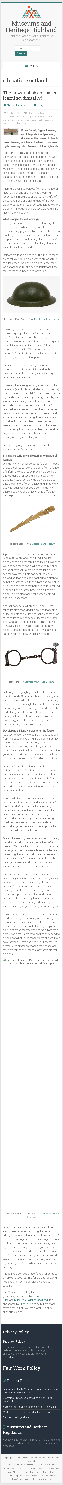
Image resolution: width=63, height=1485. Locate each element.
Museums (24, 1476)
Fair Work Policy (22, 1368)
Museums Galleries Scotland (31, 1300)
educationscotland (11, 116)
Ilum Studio (26, 1304)
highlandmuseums (36, 116)
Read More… (9, 1357)
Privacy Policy (37, 1476)
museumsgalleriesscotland (41, 120)
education (39, 113)
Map (38, 1472)
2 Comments (27, 123)
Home (25, 1472)
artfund (31, 113)
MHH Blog (13, 1476)
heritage (23, 116)
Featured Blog (53, 1469)
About (6, 1469)
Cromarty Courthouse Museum (39, 682)
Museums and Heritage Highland (31, 26)
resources (7, 123)
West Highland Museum (43, 544)
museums (24, 120)
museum (15, 120)
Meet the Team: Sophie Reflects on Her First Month (29, 1406)
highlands (50, 116)
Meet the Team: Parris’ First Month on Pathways (28, 1412)
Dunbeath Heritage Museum (17, 1417)
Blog (40, 105)
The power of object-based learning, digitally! (30, 95)
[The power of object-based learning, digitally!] (11, 130)
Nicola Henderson (17, 105)
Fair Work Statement (36, 1469)
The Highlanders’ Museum (46, 319)
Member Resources (50, 1472)
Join (31, 1472)
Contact (21, 1469)
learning (6, 120)
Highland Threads (12, 1472)
